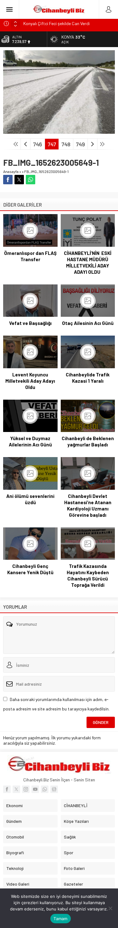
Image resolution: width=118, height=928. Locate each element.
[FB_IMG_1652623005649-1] (59, 131)
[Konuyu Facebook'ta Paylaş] (8, 179)
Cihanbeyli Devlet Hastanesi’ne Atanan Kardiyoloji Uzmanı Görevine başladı (87, 505)
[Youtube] (35, 789)
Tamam (60, 918)
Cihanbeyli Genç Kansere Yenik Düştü (30, 569)
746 (37, 144)
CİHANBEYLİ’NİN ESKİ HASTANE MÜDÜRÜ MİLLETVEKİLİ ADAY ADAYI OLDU (87, 262)
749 (80, 144)
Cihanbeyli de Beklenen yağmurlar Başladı (88, 441)
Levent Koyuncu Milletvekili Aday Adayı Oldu (30, 381)
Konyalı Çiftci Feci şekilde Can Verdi (56, 23)
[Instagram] (26, 789)
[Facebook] (7, 789)
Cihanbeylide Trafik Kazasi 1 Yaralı (88, 378)
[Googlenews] (54, 789)
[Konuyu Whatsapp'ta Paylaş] (30, 179)
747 (52, 144)
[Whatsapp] (44, 789)
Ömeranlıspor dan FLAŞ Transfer (30, 256)
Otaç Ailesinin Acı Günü (88, 323)
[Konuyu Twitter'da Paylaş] (19, 179)
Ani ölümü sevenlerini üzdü (30, 499)
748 (65, 144)
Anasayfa (11, 171)
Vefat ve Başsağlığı (30, 323)
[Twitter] (16, 789)
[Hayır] (110, 908)
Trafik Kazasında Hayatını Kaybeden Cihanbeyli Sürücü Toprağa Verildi (88, 575)
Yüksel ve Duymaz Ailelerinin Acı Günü (30, 441)
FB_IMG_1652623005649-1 (46, 171)
